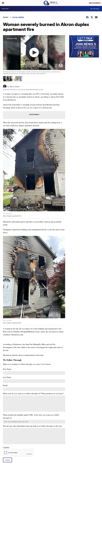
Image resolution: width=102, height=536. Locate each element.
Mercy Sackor (15, 87)
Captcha (6, 447)
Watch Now (94, 3)
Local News (18, 17)
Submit (7, 460)
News (5, 17)
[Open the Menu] (3, 3)
